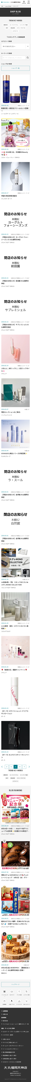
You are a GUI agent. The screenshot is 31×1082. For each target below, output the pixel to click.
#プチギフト (15, 31)
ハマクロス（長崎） (8, 1035)
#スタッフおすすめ (21, 28)
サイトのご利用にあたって (10, 1042)
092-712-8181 (15, 1075)
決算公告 (5, 1014)
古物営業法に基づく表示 (9, 1059)
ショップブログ (8, 6)
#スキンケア (15, 6)
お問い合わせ (6, 1039)
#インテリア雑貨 (24, 25)
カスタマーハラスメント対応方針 (12, 1062)
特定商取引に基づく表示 (9, 1055)
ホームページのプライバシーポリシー (13, 1046)
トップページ (15, 984)
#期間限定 (5, 25)
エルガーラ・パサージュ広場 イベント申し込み (16, 1031)
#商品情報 (12, 28)
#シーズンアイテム (14, 25)
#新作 (7, 28)
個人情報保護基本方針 (9, 1052)
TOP (2, 6)
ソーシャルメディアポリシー (11, 1049)
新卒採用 (5, 1021)
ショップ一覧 (15, 68)
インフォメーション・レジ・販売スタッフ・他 (16, 1024)
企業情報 (5, 1011)
